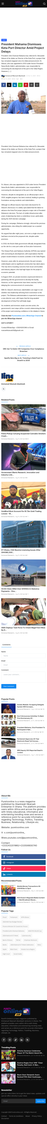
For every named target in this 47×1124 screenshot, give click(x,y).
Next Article (22, 355)
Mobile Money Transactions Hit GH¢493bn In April (28, 887)
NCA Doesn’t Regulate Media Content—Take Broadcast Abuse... (31, 899)
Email (3, 661)
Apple (4, 949)
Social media (18, 954)
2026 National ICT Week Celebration (22, 945)
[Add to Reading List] (37, 85)
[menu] (2, 3)
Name (3, 652)
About (27, 1116)
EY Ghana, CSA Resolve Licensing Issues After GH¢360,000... (20, 551)
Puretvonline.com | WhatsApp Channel (27, 316)
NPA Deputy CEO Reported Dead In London (30, 751)
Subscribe (40, 1101)
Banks (5, 945)
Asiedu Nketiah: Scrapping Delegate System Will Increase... (30, 706)
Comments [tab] (6, 645)
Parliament (13, 917)
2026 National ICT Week (10, 936)
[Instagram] (9, 1039)
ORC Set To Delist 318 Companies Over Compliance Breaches (23, 350)
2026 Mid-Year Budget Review (12, 922)
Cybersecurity (26, 936)
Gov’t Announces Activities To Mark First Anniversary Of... (30, 717)
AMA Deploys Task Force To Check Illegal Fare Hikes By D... (23, 629)
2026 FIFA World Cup (35, 931)
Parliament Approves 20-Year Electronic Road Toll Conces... (28, 740)
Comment (5, 670)
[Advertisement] (23, 22)
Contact (4, 1116)
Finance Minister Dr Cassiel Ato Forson (15, 926)
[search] (44, 3)
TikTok (18, 940)
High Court (6, 954)
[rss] (27, 1039)
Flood (4, 917)
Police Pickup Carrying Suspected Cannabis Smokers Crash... (23, 435)
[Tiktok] (15, 1039)
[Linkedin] (21, 1039)
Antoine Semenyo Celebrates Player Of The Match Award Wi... (30, 1052)
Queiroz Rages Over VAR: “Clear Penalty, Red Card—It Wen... (30, 1064)
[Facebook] (3, 1039)
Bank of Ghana (7, 940)
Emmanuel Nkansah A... (8, 439)
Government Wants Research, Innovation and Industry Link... (20, 473)
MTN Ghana (25, 917)
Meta (39, 945)
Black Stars (13, 949)
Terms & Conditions (16, 1116)
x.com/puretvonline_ (14, 832)
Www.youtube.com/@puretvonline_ (19, 837)
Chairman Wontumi (30, 940)
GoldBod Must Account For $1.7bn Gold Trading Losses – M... (21, 512)
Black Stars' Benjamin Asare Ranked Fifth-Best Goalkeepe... (29, 1076)
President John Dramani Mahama (13, 931)
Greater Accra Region (28, 949)
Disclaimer (5, 1118)
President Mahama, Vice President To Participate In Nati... (31, 729)
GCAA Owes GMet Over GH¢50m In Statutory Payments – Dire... (20, 590)
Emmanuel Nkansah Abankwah (13, 384)
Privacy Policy (37, 1116)
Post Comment (8, 686)
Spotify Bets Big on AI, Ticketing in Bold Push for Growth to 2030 (23, 359)
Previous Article (25, 346)
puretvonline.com (20, 827)
